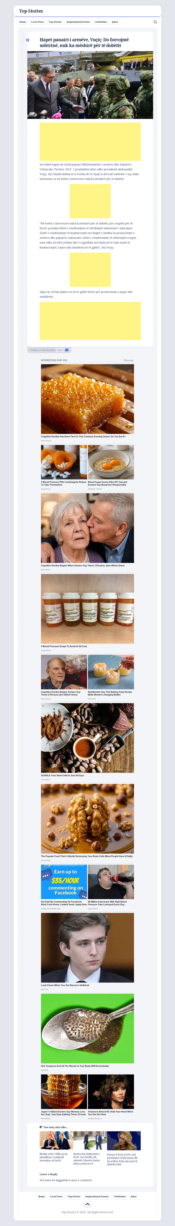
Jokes (115, 22)
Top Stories (31, 11)
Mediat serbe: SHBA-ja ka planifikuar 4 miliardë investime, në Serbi (54, 1157)
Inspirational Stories (78, 22)
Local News (37, 22)
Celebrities (101, 22)
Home (23, 22)
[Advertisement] (90, 142)
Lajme (60, 350)
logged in (62, 1180)
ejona (52, 350)
